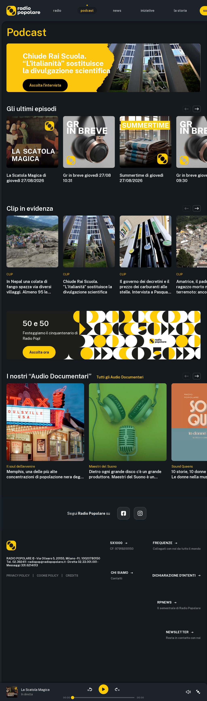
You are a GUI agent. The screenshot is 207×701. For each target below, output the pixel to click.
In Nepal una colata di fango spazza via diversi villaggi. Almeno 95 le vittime (28, 287)
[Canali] (198, 691)
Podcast (87, 11)
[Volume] (188, 691)
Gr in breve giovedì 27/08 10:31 (87, 178)
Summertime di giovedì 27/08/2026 (141, 178)
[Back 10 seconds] (89, 689)
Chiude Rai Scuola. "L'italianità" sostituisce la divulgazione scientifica (87, 286)
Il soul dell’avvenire (20, 466)
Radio (57, 11)
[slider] (72, 697)
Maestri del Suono (103, 466)
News (117, 11)
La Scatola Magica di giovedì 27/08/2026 (26, 178)
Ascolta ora (39, 352)
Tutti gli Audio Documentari (119, 377)
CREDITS (72, 575)
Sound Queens (182, 466)
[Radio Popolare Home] (23, 11)
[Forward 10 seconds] (117, 689)
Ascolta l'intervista (45, 85)
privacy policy (18, 575)
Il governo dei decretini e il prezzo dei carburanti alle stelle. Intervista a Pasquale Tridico (145, 287)
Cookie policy (47, 575)
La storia (180, 11)
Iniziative (147, 11)
